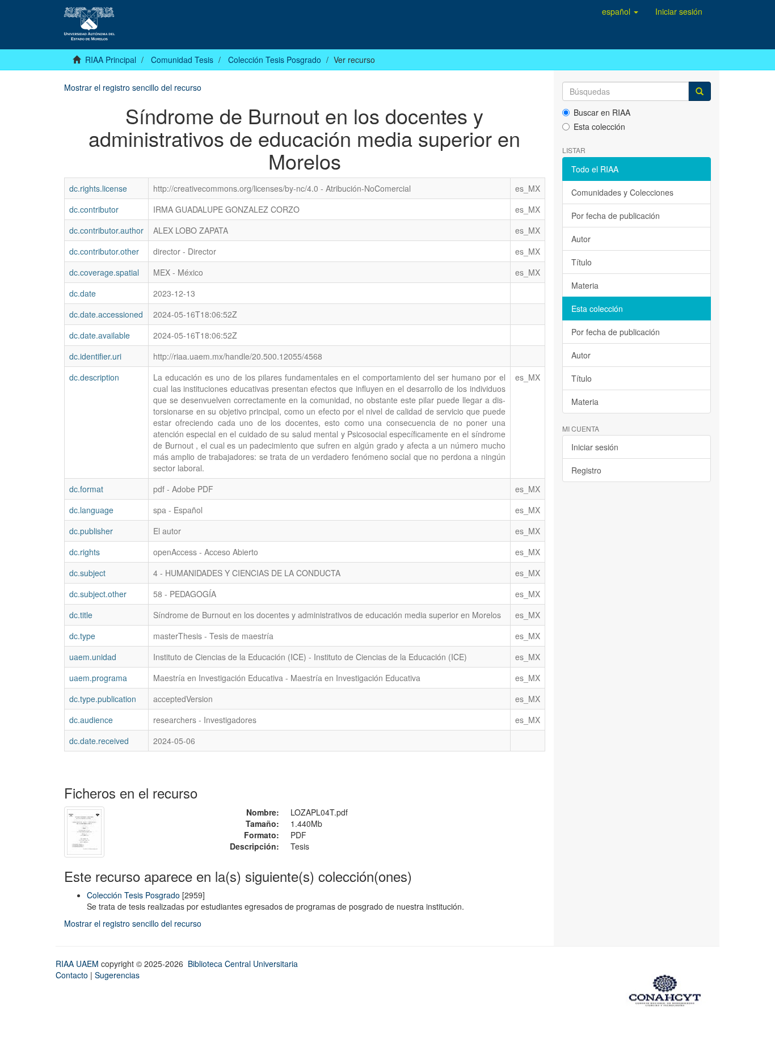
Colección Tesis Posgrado (274, 59)
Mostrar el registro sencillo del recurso (132, 87)
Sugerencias (117, 975)
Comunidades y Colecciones (622, 192)
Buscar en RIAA (602, 112)
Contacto (72, 975)
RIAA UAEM (78, 963)
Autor (581, 238)
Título (581, 262)
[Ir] (699, 91)
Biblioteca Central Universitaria (243, 963)
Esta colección (599, 126)
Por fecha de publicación (615, 215)
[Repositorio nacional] (668, 988)
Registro (586, 470)
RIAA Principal (110, 59)
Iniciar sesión (594, 447)
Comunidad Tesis (182, 59)
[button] (620, 11)
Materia (585, 285)
